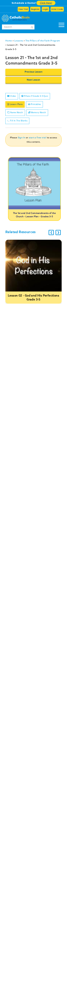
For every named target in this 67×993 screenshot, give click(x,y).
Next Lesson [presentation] (33, 79)
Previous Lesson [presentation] (33, 71)
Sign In (21, 137)
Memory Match (38, 112)
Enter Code (57, 9)
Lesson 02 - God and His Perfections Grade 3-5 (33, 297)
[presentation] (51, 232)
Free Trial (23, 9)
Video (12, 96)
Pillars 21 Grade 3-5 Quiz (35, 96)
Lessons (18, 40)
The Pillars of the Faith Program (42, 40)
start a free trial (37, 137)
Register (35, 9)
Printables (35, 104)
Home (8, 40)
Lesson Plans (16, 104)
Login (45, 9)
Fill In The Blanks (18, 120)
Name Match (16, 112)
